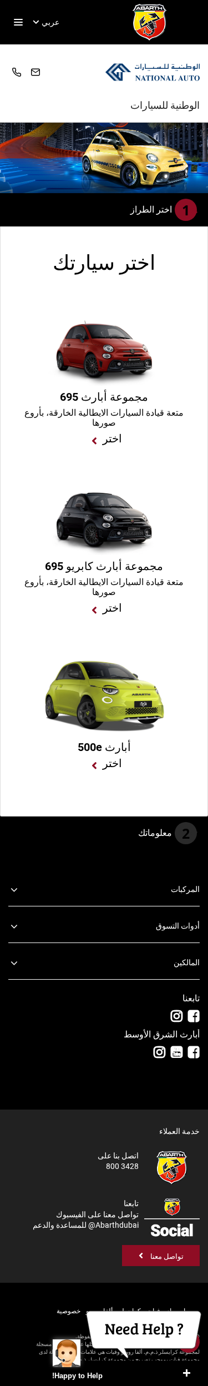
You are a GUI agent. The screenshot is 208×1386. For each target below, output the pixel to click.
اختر (112, 438)
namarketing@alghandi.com (36, 72)
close (186, 1373)
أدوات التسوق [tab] (178, 925)
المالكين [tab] (187, 962)
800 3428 (17, 72)
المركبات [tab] (185, 889)
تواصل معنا (166, 1256)
